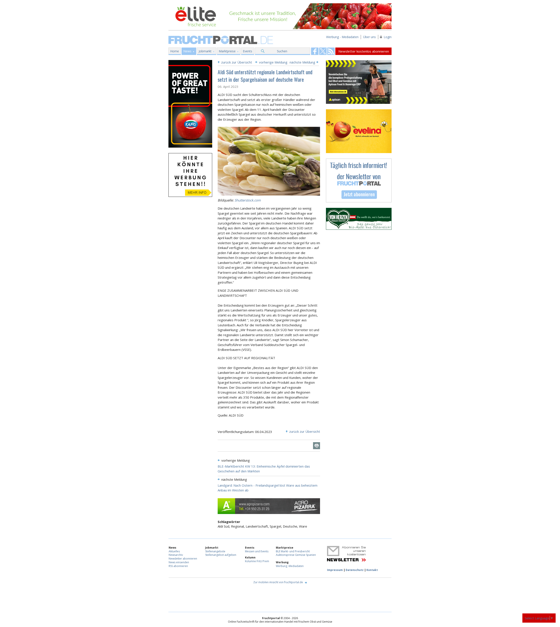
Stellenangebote (215, 551)
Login (388, 37)
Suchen (282, 51)
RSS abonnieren (178, 566)
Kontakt (372, 570)
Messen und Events (256, 551)
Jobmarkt (205, 51)
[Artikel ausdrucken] (316, 445)
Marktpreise (227, 51)
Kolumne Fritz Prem (257, 561)
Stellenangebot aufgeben (220, 555)
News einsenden (179, 562)
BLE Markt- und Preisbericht (293, 551)
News (187, 51)
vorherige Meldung (273, 62)
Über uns (369, 37)
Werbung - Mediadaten (342, 37)
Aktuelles (174, 551)
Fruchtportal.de (221, 39)
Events (247, 51)
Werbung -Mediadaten (290, 566)
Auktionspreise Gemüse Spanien (296, 555)
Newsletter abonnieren (183, 558)
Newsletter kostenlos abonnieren (363, 51)
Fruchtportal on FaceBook (314, 51)
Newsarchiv (176, 555)
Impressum (335, 570)
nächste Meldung (302, 62)
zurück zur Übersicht (236, 62)
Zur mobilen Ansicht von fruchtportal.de (278, 582)
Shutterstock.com (247, 200)
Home (174, 51)
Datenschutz (355, 570)
